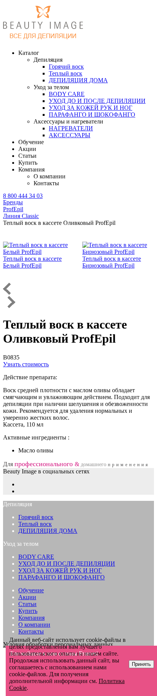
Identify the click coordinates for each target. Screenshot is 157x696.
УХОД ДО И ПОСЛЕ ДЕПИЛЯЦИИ (66, 563)
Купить (27, 162)
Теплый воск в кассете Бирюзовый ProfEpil (111, 262)
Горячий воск (35, 517)
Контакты (46, 183)
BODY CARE (36, 556)
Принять (141, 664)
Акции (27, 149)
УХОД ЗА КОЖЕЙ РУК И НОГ (60, 570)
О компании (50, 176)
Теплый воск (35, 524)
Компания (31, 617)
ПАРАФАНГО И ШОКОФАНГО (61, 577)
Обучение (31, 142)
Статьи (27, 155)
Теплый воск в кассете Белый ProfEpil (32, 262)
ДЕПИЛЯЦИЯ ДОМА (47, 531)
